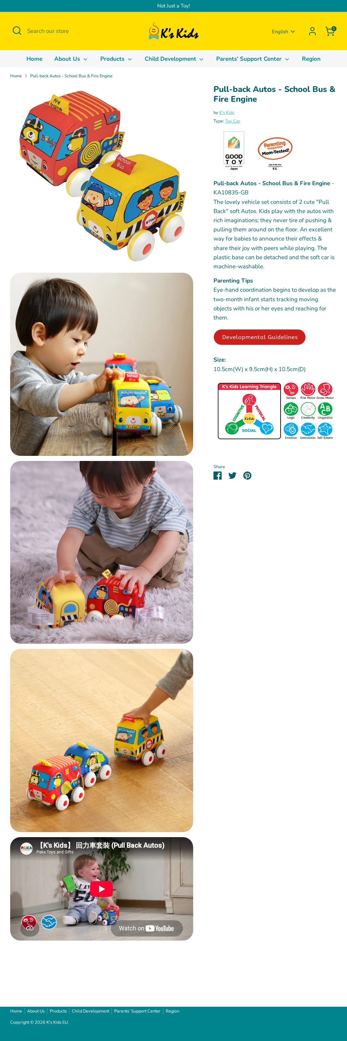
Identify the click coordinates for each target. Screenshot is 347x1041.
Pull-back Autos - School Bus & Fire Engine (71, 76)
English (280, 31)
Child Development (171, 59)
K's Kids (226, 113)
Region (311, 59)
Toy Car (232, 121)
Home (34, 59)
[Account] (312, 31)
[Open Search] (17, 30)
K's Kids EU (57, 1022)
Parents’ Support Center (249, 59)
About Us (68, 59)
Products (113, 59)
